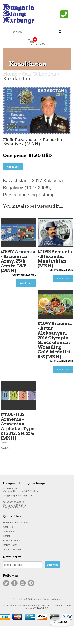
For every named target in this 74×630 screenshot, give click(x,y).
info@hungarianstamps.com (18, 495)
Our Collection (10, 531)
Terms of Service (12, 549)
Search (7, 536)
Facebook (14, 583)
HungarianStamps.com (15, 522)
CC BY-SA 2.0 (40, 608)
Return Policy (10, 545)
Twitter (6, 583)
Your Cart (40, 44)
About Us (8, 527)
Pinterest (31, 583)
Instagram (23, 583)
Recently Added (11, 540)
